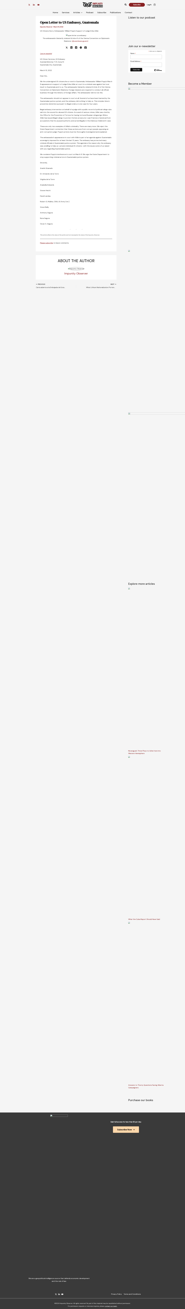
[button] (126, 4)
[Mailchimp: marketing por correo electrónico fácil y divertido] (158, 72)
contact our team (111, 1306)
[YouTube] (62, 1294)
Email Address (135, 61)
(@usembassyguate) (80, 41)
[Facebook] (85, 47)
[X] (67, 47)
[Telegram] (81, 47)
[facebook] (34, 5)
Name (133, 53)
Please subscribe (46, 243)
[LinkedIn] (59, 1294)
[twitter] (38, 5)
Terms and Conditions (132, 1294)
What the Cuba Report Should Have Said (144, 919)
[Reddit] (76, 47)
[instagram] (29, 5)
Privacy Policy (116, 1294)
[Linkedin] (71, 47)
